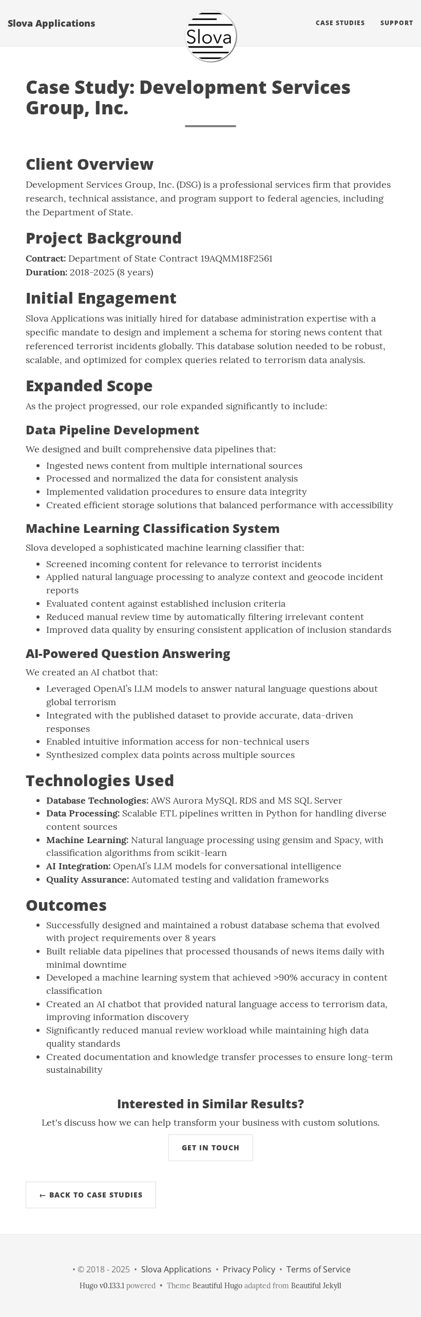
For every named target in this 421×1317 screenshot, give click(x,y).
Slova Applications (51, 23)
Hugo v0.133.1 (102, 1285)
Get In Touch (211, 1147)
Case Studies (340, 22)
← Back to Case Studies (91, 1195)
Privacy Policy (249, 1269)
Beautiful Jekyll (316, 1285)
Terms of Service (318, 1269)
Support (396, 22)
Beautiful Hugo (217, 1285)
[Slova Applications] (210, 36)
